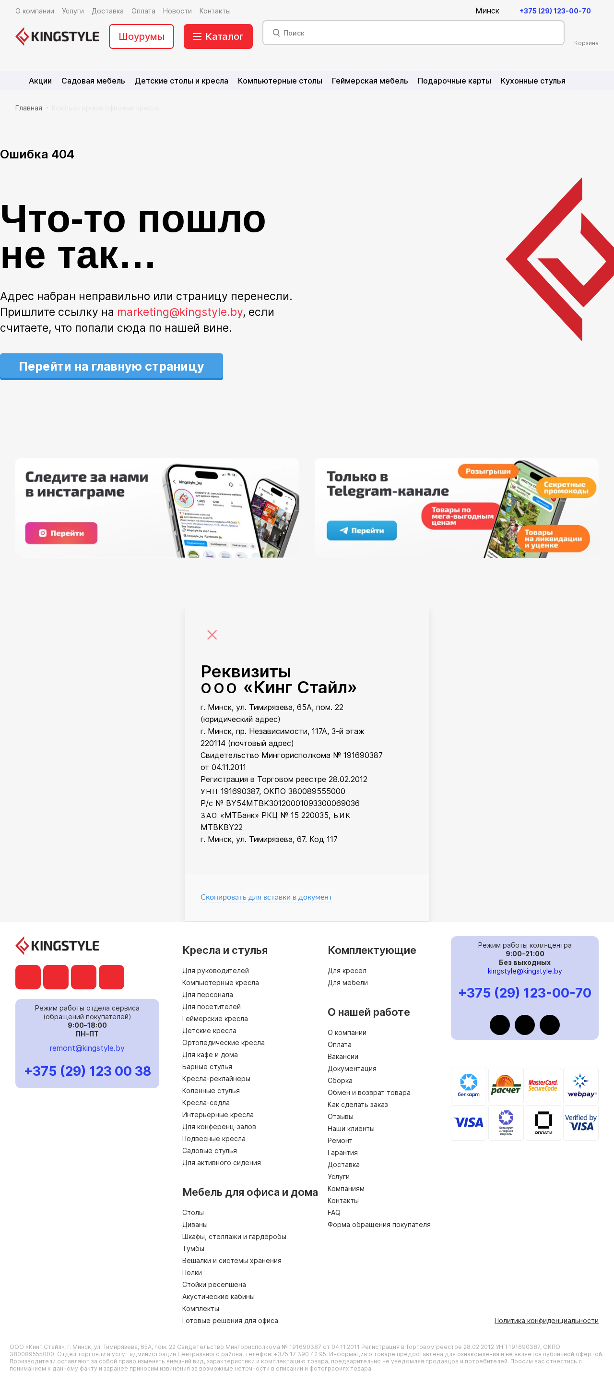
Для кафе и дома (210, 1054)
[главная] (57, 36)
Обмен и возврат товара (369, 1092)
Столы (193, 1212)
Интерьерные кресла (218, 1114)
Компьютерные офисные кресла (106, 108)
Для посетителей (211, 1006)
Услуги (339, 1176)
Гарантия (343, 1152)
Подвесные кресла (214, 1138)
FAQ (334, 1212)
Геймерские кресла (215, 1018)
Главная (28, 108)
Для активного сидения (221, 1162)
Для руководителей (215, 970)
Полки (192, 1272)
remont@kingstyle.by (87, 1048)
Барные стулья (207, 1066)
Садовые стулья (209, 1150)
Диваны (195, 1224)
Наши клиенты (351, 1128)
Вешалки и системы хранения (232, 1260)
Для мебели (348, 982)
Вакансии (343, 1056)
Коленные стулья (211, 1090)
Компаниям (346, 1188)
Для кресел (347, 970)
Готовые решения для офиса (230, 1320)
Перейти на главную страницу (111, 366)
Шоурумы (141, 36)
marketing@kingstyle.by (180, 312)
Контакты (343, 1200)
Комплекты (200, 1308)
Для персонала (207, 994)
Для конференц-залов (219, 1126)
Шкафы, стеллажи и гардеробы (234, 1236)
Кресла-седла (206, 1102)
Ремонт (340, 1140)
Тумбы (193, 1248)
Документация (352, 1068)
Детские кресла (209, 1030)
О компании (347, 1032)
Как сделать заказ (358, 1104)
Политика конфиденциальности (547, 1320)
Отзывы (341, 1116)
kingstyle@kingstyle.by (525, 971)
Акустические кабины (218, 1296)
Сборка (340, 1080)
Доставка (344, 1164)
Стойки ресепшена (214, 1284)
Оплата (340, 1044)
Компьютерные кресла (220, 982)
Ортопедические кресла (223, 1042)
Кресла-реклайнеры (216, 1078)
